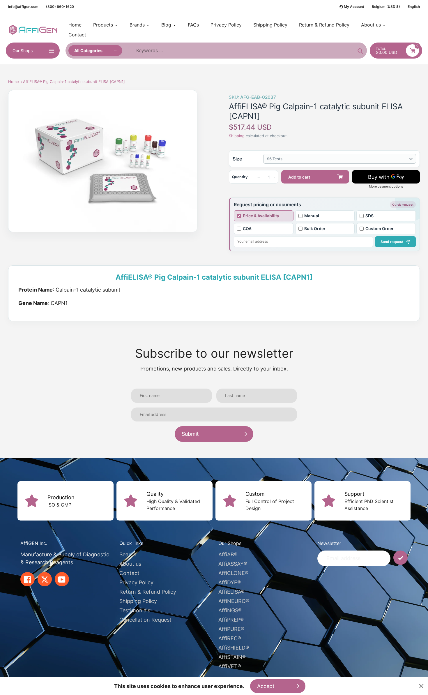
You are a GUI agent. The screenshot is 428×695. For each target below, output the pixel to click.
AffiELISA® (231, 592)
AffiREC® (229, 638)
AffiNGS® (230, 610)
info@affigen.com (23, 6)
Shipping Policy (138, 601)
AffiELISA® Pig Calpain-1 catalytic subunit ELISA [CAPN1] (74, 81)
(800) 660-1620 (60, 6)
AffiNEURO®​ (233, 601)
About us (130, 564)
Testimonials (134, 610)
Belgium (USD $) (386, 6)
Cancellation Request (145, 620)
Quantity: (240, 177)
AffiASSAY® (232, 564)
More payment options (386, 186)
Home (13, 81)
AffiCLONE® (233, 573)
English (414, 6)
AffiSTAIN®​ (232, 657)
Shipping (237, 135)
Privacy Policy (136, 582)
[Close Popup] (421, 686)
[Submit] (400, 558)
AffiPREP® (231, 620)
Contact (129, 573)
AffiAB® (228, 554)
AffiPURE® (231, 629)
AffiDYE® (229, 582)
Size (237, 159)
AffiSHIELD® (233, 648)
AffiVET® (229, 666)
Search (128, 554)
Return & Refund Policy (147, 592)
